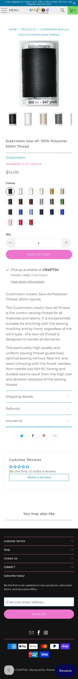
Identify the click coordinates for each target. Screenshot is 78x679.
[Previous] (9, 73)
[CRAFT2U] (39, 10)
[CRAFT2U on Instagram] (46, 633)
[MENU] (2, 10)
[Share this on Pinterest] (43, 435)
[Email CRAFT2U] (31, 633)
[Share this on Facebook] (32, 435)
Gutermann (15, 157)
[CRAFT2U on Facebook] (39, 633)
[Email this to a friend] (54, 435)
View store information (28, 281)
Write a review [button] (39, 477)
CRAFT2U (22, 669)
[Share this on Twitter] (21, 435)
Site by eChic (37, 669)
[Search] (63, 10)
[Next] (69, 73)
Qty (8, 234)
